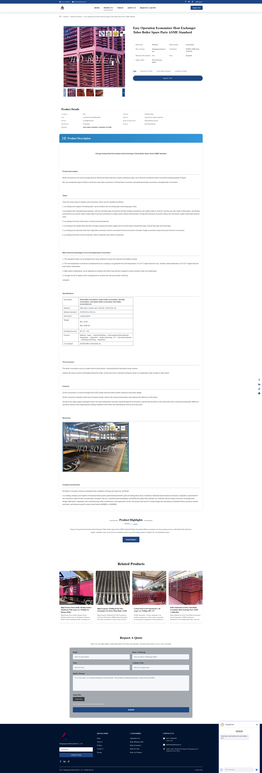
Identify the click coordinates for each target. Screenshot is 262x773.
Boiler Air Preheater (136, 752)
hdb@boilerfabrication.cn (80, 2)
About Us (131, 8)
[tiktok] (68, 761)
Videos (120, 8)
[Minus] (257, 724)
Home (97, 8)
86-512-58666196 (171, 738)
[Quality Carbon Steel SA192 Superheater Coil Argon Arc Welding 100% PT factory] (149, 588)
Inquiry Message (79, 673)
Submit (131, 710)
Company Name (138, 663)
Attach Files (77, 695)
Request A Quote (148, 8)
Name (75, 663)
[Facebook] (185, 2)
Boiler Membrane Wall (136, 742)
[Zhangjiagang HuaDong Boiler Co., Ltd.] (62, 8)
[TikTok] (259, 389)
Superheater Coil (135, 738)
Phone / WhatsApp (138, 652)
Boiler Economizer (76, 17)
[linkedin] (64, 761)
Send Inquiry (131, 539)
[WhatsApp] (259, 393)
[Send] (257, 769)
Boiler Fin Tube (134, 749)
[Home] (60, 16)
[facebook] (60, 761)
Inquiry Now (196, 8)
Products (108, 8)
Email (75, 652)
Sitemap (99, 752)
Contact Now (76, 619)
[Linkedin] (189, 2)
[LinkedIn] (259, 384)
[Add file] (221, 769)
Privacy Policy (199, 770)
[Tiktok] (192, 2)
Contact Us (100, 749)
